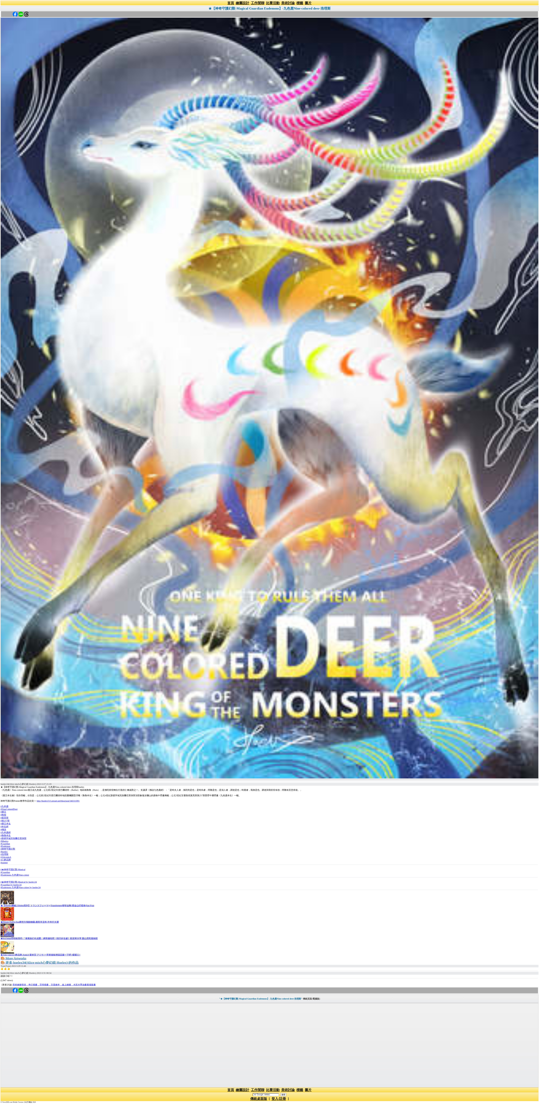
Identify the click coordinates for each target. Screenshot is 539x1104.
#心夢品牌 (6, 860)
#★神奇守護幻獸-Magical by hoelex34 (19, 882)
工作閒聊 (257, 3)
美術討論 (288, 3)
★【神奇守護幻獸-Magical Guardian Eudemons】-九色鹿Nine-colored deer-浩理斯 (269, 8)
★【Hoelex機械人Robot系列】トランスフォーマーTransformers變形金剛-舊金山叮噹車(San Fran (47, 905)
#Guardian (5, 844)
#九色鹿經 (6, 832)
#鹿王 (3, 812)
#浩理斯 (4, 854)
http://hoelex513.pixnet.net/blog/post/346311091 (58, 801)
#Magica (4, 841)
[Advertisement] (269, 1045)
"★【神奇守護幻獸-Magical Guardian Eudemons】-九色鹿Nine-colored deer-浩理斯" (260, 999)
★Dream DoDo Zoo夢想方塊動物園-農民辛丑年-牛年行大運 (30, 922)
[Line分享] (20, 14)
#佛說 (3, 829)
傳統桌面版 (258, 1098)
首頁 (230, 3)
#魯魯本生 (6, 835)
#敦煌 (3, 815)
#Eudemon (5, 846)
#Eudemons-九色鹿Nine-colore (15, 875)
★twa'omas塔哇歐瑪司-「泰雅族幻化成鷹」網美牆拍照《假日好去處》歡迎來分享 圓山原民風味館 (49, 938)
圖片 (308, 3)
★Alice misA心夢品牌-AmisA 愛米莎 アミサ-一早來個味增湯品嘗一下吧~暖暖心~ (40, 955)
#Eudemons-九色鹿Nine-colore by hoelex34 (21, 887)
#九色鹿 (4, 806)
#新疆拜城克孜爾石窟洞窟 (13, 838)
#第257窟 (5, 821)
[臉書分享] (15, 14)
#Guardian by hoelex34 (11, 885)
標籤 (299, 3)
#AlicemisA (6, 857)
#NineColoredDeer (9, 809)
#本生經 (4, 826)
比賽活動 (273, 3)
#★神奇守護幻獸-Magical (13, 869)
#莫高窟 (4, 818)
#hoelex (4, 852)
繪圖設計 (242, 3)
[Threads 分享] (26, 14)
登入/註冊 (279, 1098)
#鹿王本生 (6, 823)
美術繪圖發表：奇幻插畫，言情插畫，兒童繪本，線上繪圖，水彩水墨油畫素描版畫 (54, 984)
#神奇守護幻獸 (8, 849)
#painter (4, 862)
